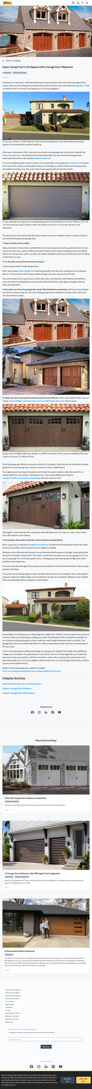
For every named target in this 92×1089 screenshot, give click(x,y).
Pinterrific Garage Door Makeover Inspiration (25, 798)
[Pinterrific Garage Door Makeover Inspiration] (46, 770)
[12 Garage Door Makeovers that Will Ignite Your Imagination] (46, 845)
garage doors (78, 85)
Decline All (83, 1080)
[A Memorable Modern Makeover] (46, 923)
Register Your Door (12, 1016)
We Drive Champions (12, 993)
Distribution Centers (12, 1013)
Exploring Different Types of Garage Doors (22, 684)
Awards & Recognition (13, 996)
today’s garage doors (12, 155)
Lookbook (8, 1007)
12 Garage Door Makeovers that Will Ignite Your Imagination (32, 873)
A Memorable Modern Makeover (20, 951)
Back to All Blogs (13, 60)
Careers (8, 1010)
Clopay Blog (9, 1004)
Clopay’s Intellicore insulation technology (21, 478)
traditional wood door (39, 544)
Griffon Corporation (12, 998)
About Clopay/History (13, 990)
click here (74, 163)
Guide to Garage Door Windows (17, 688)
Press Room (9, 1001)
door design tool (27, 271)
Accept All (67, 1080)
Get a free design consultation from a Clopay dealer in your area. (31, 671)
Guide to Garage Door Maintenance (18, 693)
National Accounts (11, 1019)
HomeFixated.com (42, 158)
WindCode (9, 1022)
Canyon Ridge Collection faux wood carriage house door (34, 401)
